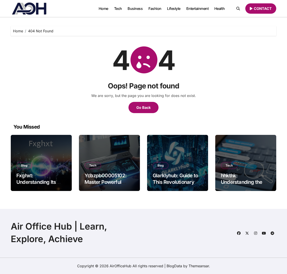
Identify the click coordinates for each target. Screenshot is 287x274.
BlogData (174, 266)
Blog (24, 165)
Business (135, 8)
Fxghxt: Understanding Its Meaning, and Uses (37, 182)
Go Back (143, 107)
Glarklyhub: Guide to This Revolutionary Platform (175, 182)
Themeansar (199, 266)
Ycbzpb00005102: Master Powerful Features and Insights (108, 182)
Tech (118, 8)
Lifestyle (173, 8)
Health (219, 8)
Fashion (154, 8)
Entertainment (197, 8)
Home (103, 8)
